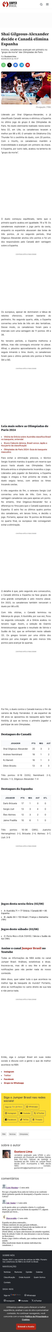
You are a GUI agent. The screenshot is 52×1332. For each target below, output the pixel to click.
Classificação (9, 1277)
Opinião (29, 1272)
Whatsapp (33, 1107)
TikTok (26, 1120)
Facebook (12, 1120)
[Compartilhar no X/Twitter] (9, 65)
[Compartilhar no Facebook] (15, 65)
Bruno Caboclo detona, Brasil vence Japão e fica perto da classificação (24, 444)
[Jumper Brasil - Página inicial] (10, 4)
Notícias (12, 1134)
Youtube (26, 1113)
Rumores (18, 1272)
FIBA (4, 1134)
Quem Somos (39, 1277)
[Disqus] (26, 1214)
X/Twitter (40, 1113)
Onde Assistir (24, 1277)
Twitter (7, 1075)
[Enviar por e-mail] (27, 65)
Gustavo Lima (10, 56)
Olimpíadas (24, 1134)
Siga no (8, 1107)
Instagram (12, 1113)
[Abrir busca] (41, 4)
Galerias (39, 1272)
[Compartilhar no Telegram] (21, 65)
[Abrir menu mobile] (47, 4)
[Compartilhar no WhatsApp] (3, 65)
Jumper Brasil (31, 948)
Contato (7, 1282)
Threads (38, 1120)
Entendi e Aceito (26, 1326)
